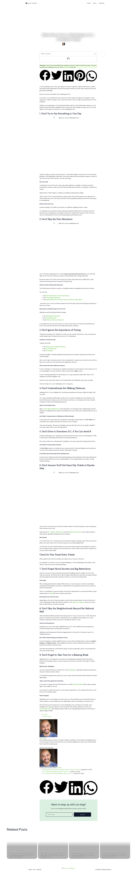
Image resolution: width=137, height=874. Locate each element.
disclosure (66, 67)
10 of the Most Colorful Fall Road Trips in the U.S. (57, 773)
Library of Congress (78, 602)
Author (45, 714)
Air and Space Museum (53, 298)
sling (51, 593)
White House (60, 532)
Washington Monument (53, 316)
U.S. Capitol (49, 351)
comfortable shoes (46, 709)
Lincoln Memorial (51, 318)
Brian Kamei (43, 738)
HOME (89, 3)
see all (59, 767)
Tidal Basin (72, 670)
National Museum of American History (58, 296)
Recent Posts (47, 716)
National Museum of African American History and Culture (64, 299)
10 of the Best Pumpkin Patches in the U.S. (55, 771)
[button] (94, 53)
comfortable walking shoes (51, 409)
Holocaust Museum (75, 532)
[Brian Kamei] (48, 728)
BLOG (94, 3)
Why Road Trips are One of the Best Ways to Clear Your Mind (61, 769)
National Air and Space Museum (56, 347)
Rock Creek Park (77, 684)
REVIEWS (101, 3)
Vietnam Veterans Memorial (55, 320)
